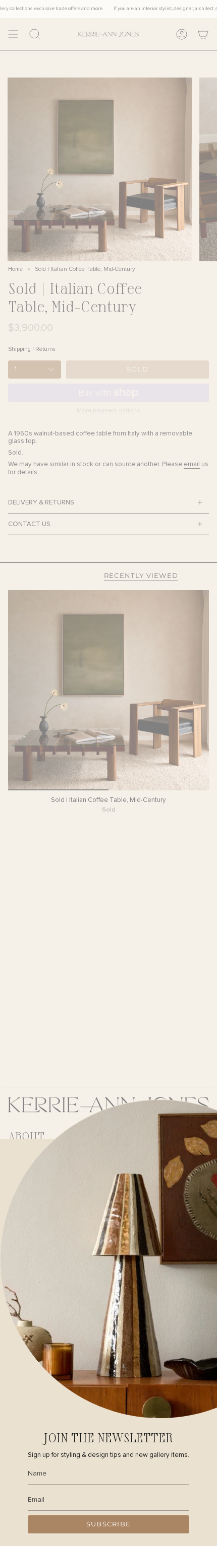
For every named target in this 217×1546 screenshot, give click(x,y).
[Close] (202, 1154)
